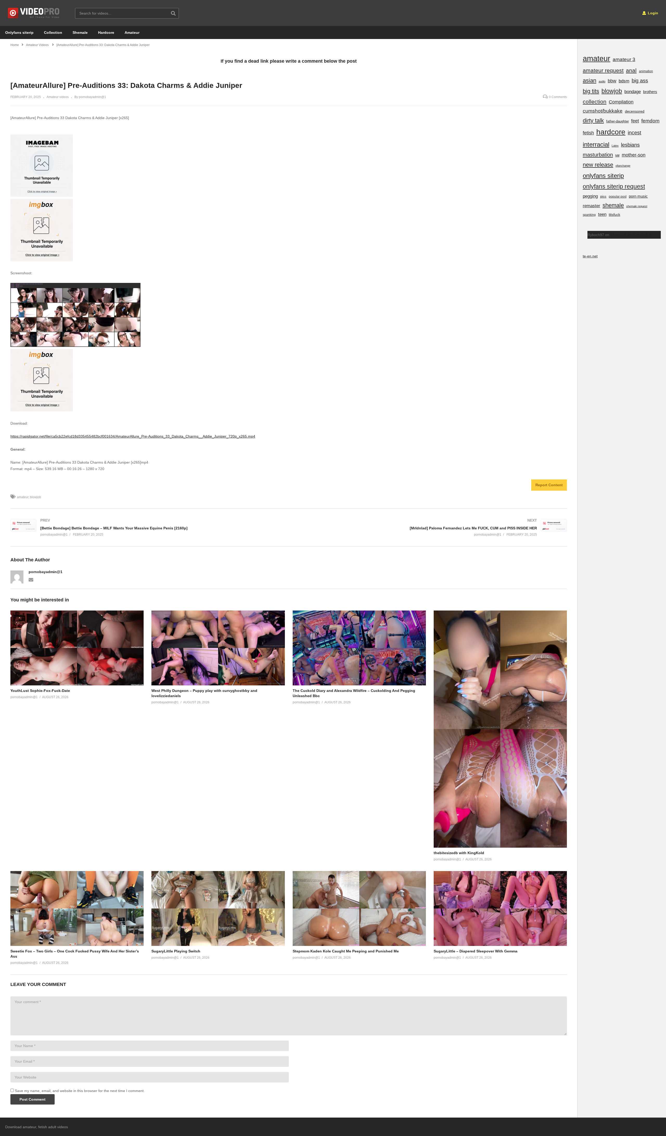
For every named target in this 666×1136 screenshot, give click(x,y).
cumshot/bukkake (603, 111)
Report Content (549, 485)
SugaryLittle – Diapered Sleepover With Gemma (475, 951)
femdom (650, 121)
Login (652, 13)
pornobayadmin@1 (45, 572)
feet (635, 121)
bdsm (624, 81)
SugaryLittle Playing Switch (175, 951)
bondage (632, 91)
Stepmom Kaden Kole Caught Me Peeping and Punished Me (346, 951)
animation (646, 71)
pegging (590, 196)
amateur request (603, 70)
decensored (634, 111)
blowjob (35, 497)
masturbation (598, 155)
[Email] (31, 579)
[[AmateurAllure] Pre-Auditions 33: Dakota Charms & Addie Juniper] (77, 648)
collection (594, 102)
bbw (612, 80)
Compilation (621, 102)
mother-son (633, 155)
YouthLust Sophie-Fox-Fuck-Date (40, 691)
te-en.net (590, 256)
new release (598, 164)
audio (602, 81)
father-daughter (617, 121)
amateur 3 (624, 59)
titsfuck (614, 214)
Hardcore (106, 32)
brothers (650, 91)
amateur (22, 497)
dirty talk (593, 120)
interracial (596, 144)
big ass (640, 80)
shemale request (636, 206)
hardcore (610, 132)
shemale (613, 205)
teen (602, 214)
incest (634, 132)
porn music (638, 196)
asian (589, 80)
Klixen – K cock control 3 (630, 235)
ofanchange (623, 165)
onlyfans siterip (603, 175)
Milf (617, 155)
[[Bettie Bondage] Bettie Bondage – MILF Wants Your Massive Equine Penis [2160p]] (147, 527)
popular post (617, 196)
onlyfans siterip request (614, 186)
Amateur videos (58, 97)
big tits (591, 91)
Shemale (80, 32)
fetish (588, 132)
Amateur (132, 32)
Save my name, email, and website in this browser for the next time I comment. (80, 1091)
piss (603, 196)
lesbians (630, 145)
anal (631, 70)
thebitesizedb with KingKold (459, 853)
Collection (53, 32)
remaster (591, 205)
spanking (589, 215)
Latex (615, 145)
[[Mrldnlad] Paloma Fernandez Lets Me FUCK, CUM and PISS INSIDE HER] (430, 527)
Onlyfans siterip (19, 32)
